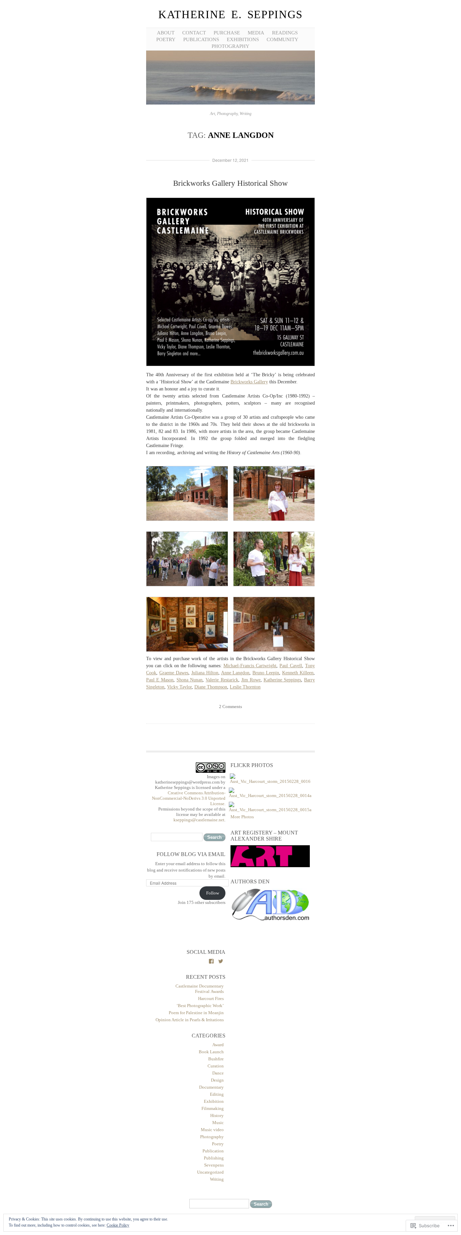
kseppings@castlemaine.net (198, 819)
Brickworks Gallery (249, 381)
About (165, 32)
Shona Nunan (189, 679)
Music (218, 1122)
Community (282, 39)
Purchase (227, 32)
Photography (230, 46)
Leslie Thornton (245, 686)
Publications (201, 39)
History (217, 1115)
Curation (216, 1065)
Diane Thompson (210, 686)
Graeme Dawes (173, 672)
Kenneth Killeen (298, 672)
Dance (218, 1073)
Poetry (218, 1143)
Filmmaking (212, 1108)
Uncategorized (210, 1172)
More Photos (242, 816)
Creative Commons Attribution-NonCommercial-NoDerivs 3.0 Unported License (188, 798)
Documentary (211, 1087)
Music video (212, 1129)
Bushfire (216, 1058)
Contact (194, 32)
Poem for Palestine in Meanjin (196, 1012)
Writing (217, 1179)
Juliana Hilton (204, 672)
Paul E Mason (159, 679)
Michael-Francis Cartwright (249, 665)
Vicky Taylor (179, 686)
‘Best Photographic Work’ (200, 1005)
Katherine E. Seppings (230, 14)
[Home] (230, 103)
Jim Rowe (251, 679)
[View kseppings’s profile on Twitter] (220, 961)
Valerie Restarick (222, 679)
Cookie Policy (118, 1225)
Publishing (214, 1157)
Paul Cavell (290, 665)
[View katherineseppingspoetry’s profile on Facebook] (211, 961)
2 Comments (230, 706)
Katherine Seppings (282, 679)
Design (217, 1080)
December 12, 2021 (230, 160)
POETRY (165, 39)
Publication (213, 1150)
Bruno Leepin (265, 672)
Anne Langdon (235, 672)
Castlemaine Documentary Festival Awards (199, 988)
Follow (212, 892)
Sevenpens (214, 1165)
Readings (285, 32)
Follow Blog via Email (191, 854)
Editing (217, 1094)
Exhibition (214, 1101)
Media (256, 32)
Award (218, 1044)
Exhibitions (243, 39)
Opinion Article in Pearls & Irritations (190, 1019)
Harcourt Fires (211, 998)
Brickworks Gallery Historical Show (230, 183)
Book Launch (211, 1051)
